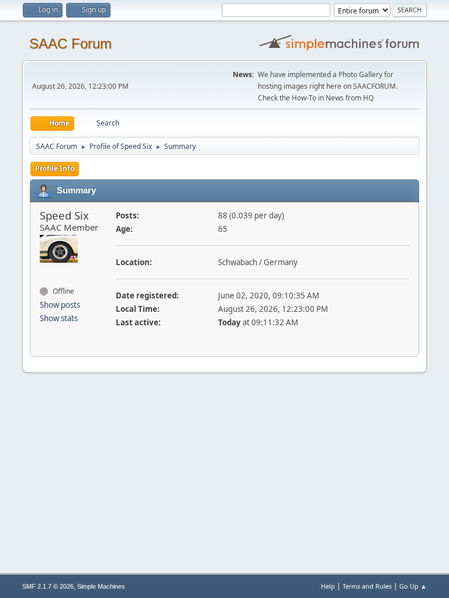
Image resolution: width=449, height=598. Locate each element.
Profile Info (54, 168)
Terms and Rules (367, 586)
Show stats (59, 318)
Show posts (60, 305)
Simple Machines (101, 586)
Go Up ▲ (413, 586)
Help (328, 586)
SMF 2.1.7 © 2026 (48, 586)
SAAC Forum (70, 43)
